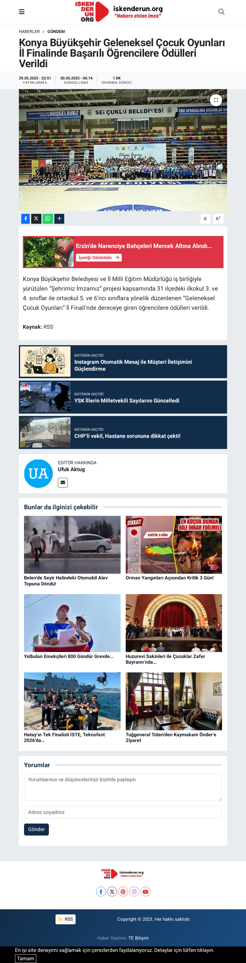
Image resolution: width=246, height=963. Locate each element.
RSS (68, 919)
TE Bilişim (138, 938)
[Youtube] (145, 891)
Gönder (36, 829)
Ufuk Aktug (71, 469)
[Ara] (221, 12)
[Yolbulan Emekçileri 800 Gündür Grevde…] (72, 623)
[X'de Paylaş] (36, 219)
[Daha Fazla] (59, 219)
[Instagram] (134, 891)
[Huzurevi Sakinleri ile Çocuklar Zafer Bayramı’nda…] (174, 623)
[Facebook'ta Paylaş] (25, 219)
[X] (112, 891)
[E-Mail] (63, 483)
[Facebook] (101, 891)
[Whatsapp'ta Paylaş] (48, 219)
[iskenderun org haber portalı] (120, 11)
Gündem (56, 31)
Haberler (29, 31)
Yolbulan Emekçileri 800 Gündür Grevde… (68, 656)
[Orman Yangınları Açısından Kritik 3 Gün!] (174, 544)
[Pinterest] (123, 891)
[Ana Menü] (22, 12)
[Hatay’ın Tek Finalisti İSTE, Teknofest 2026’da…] (72, 701)
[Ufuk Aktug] (38, 473)
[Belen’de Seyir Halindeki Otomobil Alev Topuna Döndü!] (72, 544)
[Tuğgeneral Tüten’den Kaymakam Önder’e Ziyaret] (174, 701)
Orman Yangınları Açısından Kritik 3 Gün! (170, 578)
